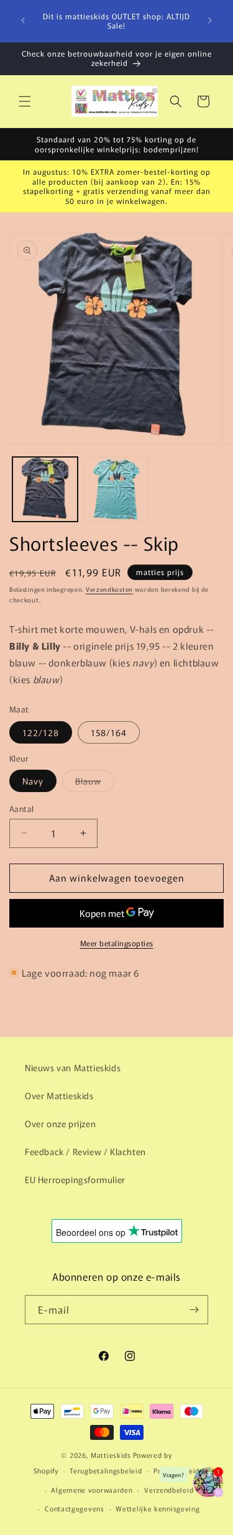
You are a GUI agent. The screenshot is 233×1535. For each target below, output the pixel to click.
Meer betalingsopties (116, 943)
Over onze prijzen (60, 1123)
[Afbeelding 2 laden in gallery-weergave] (116, 489)
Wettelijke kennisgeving (157, 1508)
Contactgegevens (74, 1508)
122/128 (40, 732)
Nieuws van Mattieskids (73, 1067)
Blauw (94, 783)
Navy (32, 781)
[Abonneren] (194, 1309)
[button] (25, 101)
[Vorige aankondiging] (23, 20)
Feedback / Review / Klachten (85, 1151)
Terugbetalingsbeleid (106, 1470)
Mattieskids (111, 1455)
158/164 (109, 732)
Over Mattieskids (59, 1095)
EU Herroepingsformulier (75, 1179)
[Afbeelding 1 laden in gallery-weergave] (45, 489)
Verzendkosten (109, 589)
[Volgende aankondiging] (210, 20)
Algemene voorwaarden (91, 1490)
